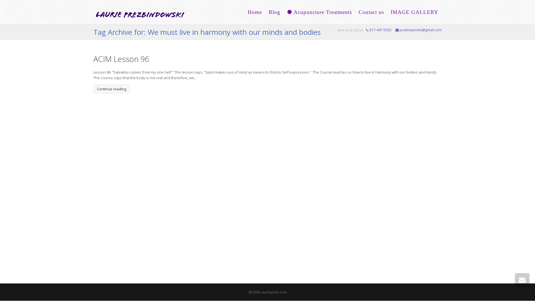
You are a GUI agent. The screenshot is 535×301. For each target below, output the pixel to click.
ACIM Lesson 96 (121, 59)
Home (255, 12)
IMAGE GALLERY (414, 12)
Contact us (371, 12)
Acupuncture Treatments (322, 12)
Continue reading (111, 88)
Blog (274, 12)
